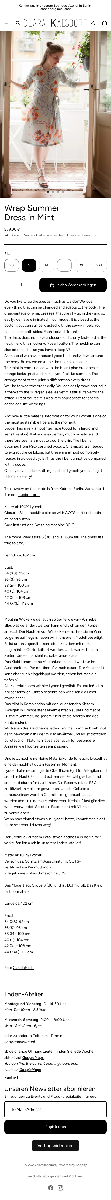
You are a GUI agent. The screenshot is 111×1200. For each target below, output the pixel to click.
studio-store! (29, 494)
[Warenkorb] (104, 23)
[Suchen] (18, 23)
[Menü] (6, 23)
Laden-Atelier (68, 843)
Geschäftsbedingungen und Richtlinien (56, 1176)
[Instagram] (60, 1188)
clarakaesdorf (46, 1165)
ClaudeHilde (23, 967)
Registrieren (55, 1126)
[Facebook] (50, 1188)
